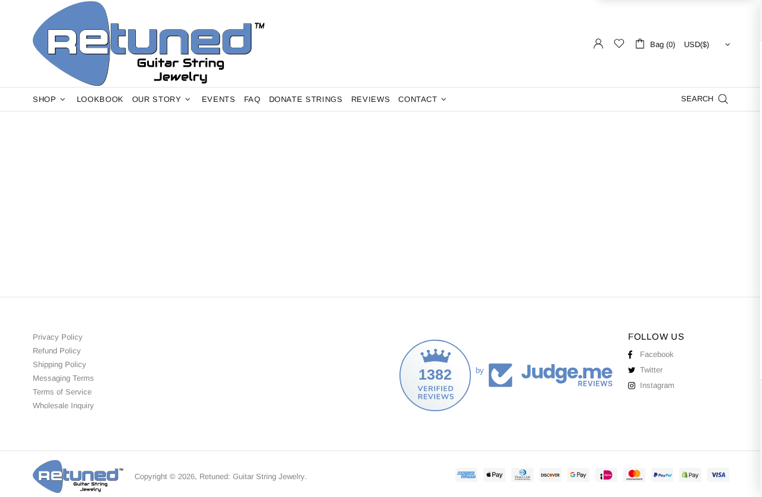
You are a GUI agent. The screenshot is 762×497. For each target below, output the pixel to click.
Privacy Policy (58, 337)
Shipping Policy (59, 364)
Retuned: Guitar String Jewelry (152, 43)
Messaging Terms (63, 378)
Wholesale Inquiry (63, 405)
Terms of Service (62, 391)
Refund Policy (57, 350)
